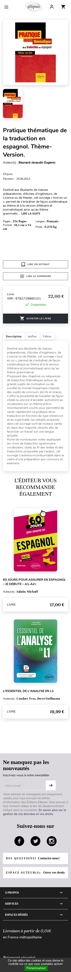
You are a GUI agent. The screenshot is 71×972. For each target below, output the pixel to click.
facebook (19, 841)
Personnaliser (36, 968)
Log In (52, 7)
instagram (52, 841)
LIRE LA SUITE (30, 214)
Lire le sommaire (38, 276)
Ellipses (8, 174)
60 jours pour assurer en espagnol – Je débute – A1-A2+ (34, 582)
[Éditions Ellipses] (33, 6)
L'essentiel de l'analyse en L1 (28, 691)
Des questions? (33, 858)
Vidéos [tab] (47, 336)
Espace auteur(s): (35, 872)
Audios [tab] (32, 336)
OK (51, 785)
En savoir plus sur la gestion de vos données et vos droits (34, 812)
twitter (35, 841)
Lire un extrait (38, 264)
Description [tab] (14, 336)
